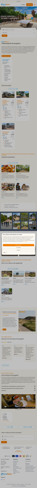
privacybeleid (25, 241)
